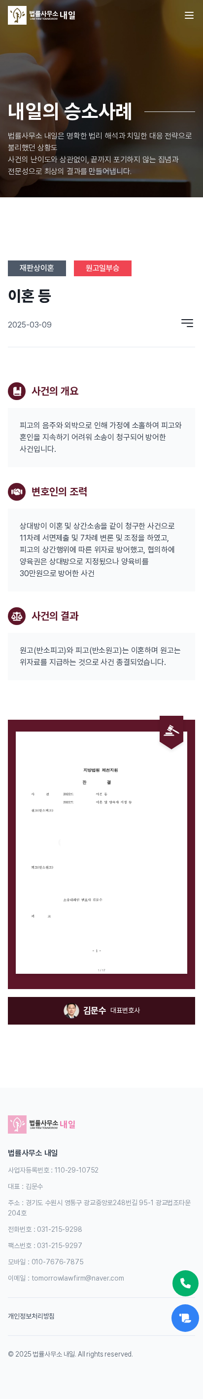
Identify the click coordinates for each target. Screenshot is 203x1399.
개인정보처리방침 (31, 1316)
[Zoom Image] (101, 853)
